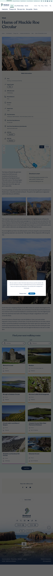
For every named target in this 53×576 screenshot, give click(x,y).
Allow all (32, 293)
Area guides (29, 9)
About (35, 5)
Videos (46, 5)
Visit (12, 6)
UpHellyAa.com (37, 1)
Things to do (12, 9)
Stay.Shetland (23, 1)
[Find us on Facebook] (41, 1)
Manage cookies (22, 293)
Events (35, 9)
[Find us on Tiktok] (49, 1)
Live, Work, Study (19, 6)
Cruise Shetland (30, 1)
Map (39, 5)
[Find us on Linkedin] (51, 1)
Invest (26, 6)
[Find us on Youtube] (47, 1)
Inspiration (5, 9)
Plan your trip (21, 9)
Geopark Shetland (16, 1)
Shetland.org (9, 1)
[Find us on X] (43, 1)
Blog (42, 5)
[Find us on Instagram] (45, 1)
